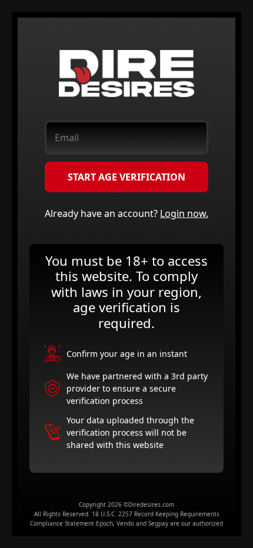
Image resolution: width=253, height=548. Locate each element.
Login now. (184, 213)
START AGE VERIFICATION (126, 177)
